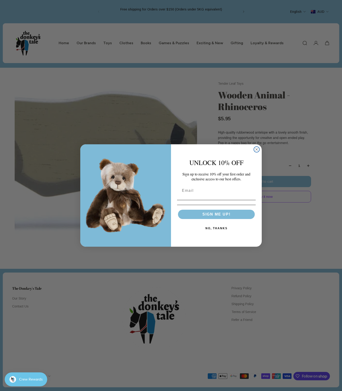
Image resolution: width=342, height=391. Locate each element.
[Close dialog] (256, 149)
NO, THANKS (216, 228)
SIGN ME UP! (216, 214)
